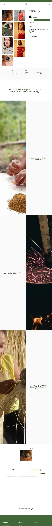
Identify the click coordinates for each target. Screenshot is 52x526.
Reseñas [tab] (9, 473)
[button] (4, 4)
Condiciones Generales (21, 525)
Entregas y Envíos (4, 523)
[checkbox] (33, 476)
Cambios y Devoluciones (5, 525)
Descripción (30, 26)
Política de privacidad (20, 522)
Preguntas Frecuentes (5, 522)
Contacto (3, 520)
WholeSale (35, 522)
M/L (36, 16)
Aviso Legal (19, 520)
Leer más (30, 32)
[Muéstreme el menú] (2, 4)
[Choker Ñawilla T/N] (26, 455)
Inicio (29, 10)
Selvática (35, 520)
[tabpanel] (26, 481)
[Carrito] (49, 4)
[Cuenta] (47, 4)
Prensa (35, 523)
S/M (33, 16)
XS (29, 16)
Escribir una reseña (42, 473)
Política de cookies (20, 523)
